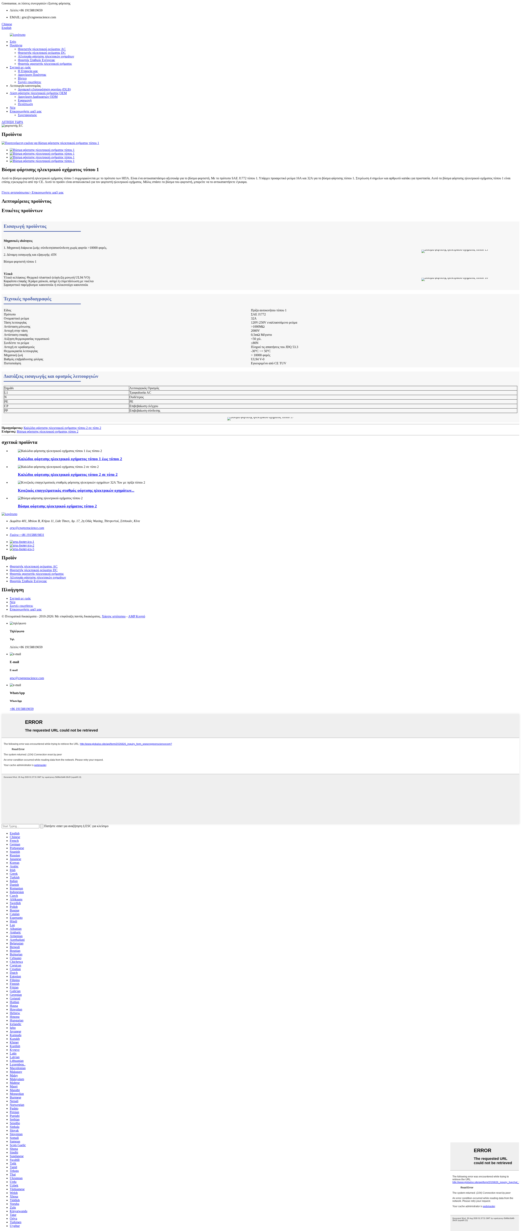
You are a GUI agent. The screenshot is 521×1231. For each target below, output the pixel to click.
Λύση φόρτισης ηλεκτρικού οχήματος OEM (38, 93)
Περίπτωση (25, 104)
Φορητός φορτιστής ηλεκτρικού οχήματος (45, 63)
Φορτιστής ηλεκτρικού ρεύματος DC (42, 52)
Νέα (12, 107)
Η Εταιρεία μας (28, 71)
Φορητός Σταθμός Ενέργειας (36, 60)
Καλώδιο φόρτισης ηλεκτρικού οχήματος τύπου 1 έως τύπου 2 (70, 459)
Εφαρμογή (25, 100)
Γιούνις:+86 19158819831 (27, 535)
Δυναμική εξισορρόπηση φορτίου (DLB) (44, 89)
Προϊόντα (16, 45)
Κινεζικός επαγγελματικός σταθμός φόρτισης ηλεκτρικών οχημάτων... (76, 490)
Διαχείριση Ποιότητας (32, 74)
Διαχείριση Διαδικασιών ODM (38, 96)
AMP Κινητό (136, 616)
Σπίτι (13, 41)
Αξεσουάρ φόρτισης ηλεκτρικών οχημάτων (46, 56)
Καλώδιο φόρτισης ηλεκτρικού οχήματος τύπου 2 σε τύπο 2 (62, 428)
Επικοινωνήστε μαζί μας (26, 111)
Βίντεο (22, 78)
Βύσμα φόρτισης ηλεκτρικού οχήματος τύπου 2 (47, 431)
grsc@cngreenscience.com (27, 528)
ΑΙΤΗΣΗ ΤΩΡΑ (12, 122)
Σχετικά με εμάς (20, 67)
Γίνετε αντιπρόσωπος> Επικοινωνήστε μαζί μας (32, 192)
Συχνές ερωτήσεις (29, 82)
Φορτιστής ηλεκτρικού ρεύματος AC (42, 49)
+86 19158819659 (22, 709)
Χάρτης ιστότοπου (114, 616)
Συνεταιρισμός (27, 115)
